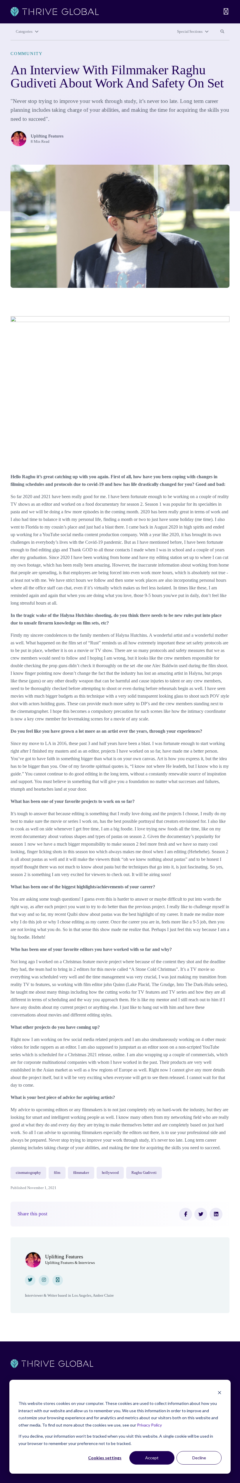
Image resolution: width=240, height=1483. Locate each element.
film (57, 1173)
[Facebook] (185, 1214)
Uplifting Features (47, 136)
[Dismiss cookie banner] (219, 1392)
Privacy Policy (149, 1424)
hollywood (110, 1173)
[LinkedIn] (216, 1214)
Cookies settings (104, 1457)
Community (27, 53)
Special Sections (190, 32)
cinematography (28, 1173)
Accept (152, 1457)
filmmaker (81, 1173)
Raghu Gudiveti (143, 1173)
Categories (24, 32)
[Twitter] (200, 1214)
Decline (199, 1457)
